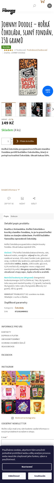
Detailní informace (9, 190)
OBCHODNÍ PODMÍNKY (10, 339)
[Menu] (49, 6)
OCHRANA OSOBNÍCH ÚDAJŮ (13, 343)
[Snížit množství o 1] (11, 143)
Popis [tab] (6, 216)
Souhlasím (39, 476)
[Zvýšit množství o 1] (11, 139)
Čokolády (19, 308)
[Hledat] (34, 6)
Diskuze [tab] (14, 216)
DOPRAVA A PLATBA (9, 335)
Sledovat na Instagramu (25, 418)
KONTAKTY (6, 332)
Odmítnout (14, 476)
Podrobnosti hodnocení (37, 50)
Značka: (14, 52)
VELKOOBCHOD (7, 346)
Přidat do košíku (27, 141)
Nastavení (27, 466)
